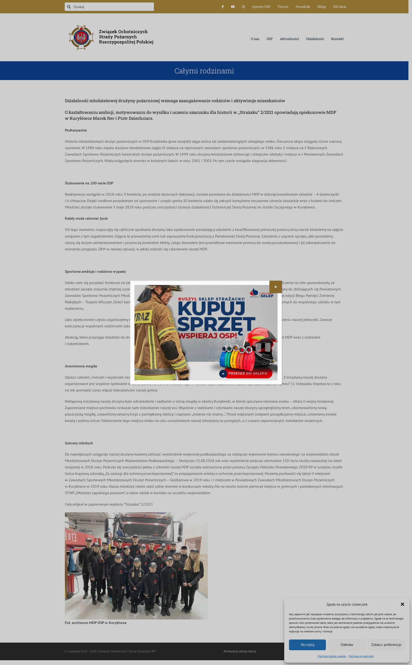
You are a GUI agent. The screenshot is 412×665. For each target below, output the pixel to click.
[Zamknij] (275, 287)
